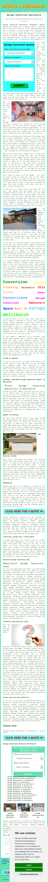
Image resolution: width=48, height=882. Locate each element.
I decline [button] (29, 870)
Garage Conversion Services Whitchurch (19, 744)
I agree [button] (28, 865)
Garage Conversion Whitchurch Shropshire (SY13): (24, 24)
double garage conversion (34, 593)
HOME (22, 11)
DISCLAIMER (42, 11)
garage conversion (26, 720)
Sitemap (4, 859)
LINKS (26, 11)
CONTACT (36, 11)
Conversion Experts (9, 861)
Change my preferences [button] (29, 874)
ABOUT (31, 11)
